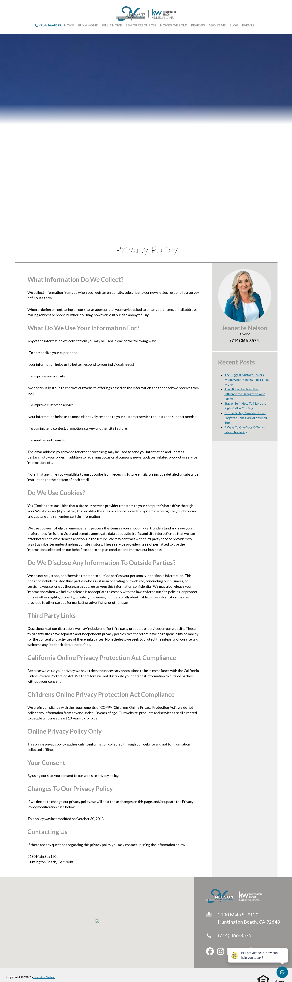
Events (248, 25)
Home (69, 25)
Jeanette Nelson (44, 977)
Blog (233, 25)
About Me (217, 25)
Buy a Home (88, 25)
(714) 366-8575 (234, 935)
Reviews (198, 25)
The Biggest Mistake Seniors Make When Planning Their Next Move (246, 379)
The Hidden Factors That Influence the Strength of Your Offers (244, 393)
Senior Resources (141, 25)
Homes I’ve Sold (173, 25)
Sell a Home (112, 25)
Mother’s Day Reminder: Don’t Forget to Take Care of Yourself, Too (246, 417)
